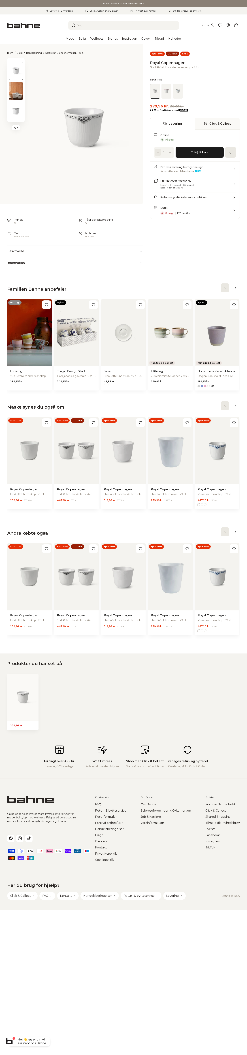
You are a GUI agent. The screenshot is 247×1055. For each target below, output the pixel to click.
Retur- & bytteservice (110, 810)
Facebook (212, 835)
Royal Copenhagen (168, 63)
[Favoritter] (220, 25)
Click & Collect (220, 123)
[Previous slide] (16, 63)
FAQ (98, 804)
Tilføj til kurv (199, 152)
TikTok (210, 847)
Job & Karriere (151, 816)
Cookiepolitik (104, 859)
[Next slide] (16, 117)
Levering (175, 123)
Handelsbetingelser (109, 829)
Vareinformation (152, 823)
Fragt (99, 835)
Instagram (212, 841)
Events (210, 829)
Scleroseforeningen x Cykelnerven (166, 810)
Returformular (106, 816)
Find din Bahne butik (220, 804)
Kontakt (101, 847)
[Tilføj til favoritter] (230, 152)
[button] (195, 170)
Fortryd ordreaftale (109, 823)
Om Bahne (148, 804)
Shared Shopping (218, 816)
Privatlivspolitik (106, 853)
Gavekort (102, 841)
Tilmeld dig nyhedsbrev (222, 823)
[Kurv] (236, 25)
